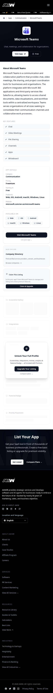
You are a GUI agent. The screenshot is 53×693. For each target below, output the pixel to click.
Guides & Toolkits (9, 615)
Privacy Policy (28, 688)
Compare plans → (26, 374)
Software (6, 577)
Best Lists (6, 625)
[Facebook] (6, 689)
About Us (6, 539)
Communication (20, 18)
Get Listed (17, 462)
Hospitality (6, 651)
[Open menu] (48, 5)
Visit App (19, 54)
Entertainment (8, 657)
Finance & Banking (10, 662)
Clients (5, 544)
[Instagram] (18, 689)
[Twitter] (10, 689)
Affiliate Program (9, 555)
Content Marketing (10, 587)
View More (6, 630)
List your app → (26, 240)
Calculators (7, 620)
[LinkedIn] (14, 689)
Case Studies (7, 550)
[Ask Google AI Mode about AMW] (15, 509)
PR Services (7, 582)
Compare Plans (34, 462)
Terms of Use (42, 688)
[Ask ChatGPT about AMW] (3, 509)
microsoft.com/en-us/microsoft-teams (23, 204)
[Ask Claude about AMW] (7, 509)
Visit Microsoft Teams (26, 235)
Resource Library (9, 610)
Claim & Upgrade (26, 286)
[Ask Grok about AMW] (20, 509)
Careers (5, 560)
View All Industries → (11, 667)
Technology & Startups (11, 646)
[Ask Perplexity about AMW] (11, 509)
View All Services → (10, 593)
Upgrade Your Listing (26, 369)
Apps (10, 18)
